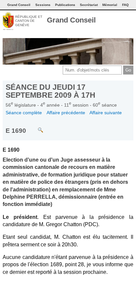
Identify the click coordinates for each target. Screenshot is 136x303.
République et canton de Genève (28, 21)
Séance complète (24, 112)
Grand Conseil (71, 20)
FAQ (125, 5)
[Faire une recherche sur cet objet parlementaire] (35, 127)
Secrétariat (89, 5)
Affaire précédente (66, 112)
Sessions (43, 5)
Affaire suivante (105, 112)
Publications (65, 5)
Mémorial (109, 5)
